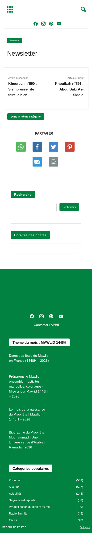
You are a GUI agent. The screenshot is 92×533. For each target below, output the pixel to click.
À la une (14, 487)
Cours (13, 520)
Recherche (22, 194)
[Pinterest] (70, 147)
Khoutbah (15, 480)
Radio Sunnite (18, 513)
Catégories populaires (31, 468)
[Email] (37, 162)
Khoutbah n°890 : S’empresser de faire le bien (22, 89)
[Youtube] (37, 147)
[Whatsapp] (21, 147)
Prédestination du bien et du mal (29, 507)
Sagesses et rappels (22, 500)
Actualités (15, 493)
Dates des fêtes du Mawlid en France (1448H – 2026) (29, 358)
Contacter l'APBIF (47, 325)
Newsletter (14, 40)
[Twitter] (53, 147)
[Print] (53, 162)
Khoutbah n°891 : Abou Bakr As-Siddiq (69, 89)
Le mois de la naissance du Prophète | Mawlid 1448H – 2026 (27, 414)
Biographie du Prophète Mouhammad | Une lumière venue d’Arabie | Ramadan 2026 (27, 439)
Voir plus (85, 527)
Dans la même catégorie (26, 116)
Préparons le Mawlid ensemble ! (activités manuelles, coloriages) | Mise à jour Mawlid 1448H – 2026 (28, 386)
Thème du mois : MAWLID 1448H (39, 342)
